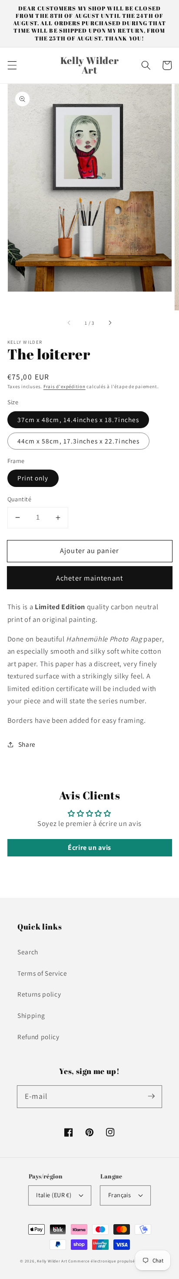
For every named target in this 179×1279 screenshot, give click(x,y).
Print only (33, 477)
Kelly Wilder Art (52, 1261)
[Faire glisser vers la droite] (109, 322)
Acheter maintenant (89, 578)
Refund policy (38, 1036)
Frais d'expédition (64, 386)
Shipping (31, 1015)
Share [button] (27, 744)
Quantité (19, 499)
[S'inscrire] (151, 1096)
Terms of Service (42, 973)
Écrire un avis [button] (89, 847)
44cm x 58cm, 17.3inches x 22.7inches (78, 440)
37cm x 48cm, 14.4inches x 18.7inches (78, 419)
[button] (11, 65)
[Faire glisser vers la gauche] (69, 322)
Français (119, 1195)
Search (27, 951)
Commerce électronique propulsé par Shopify (113, 1261)
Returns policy (39, 994)
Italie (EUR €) (53, 1195)
